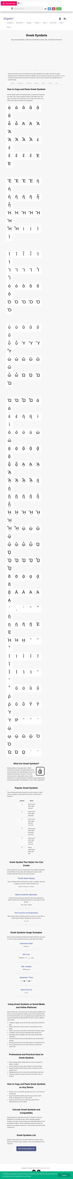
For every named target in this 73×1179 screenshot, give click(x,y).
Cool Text (53, 23)
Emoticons (20, 23)
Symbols (10, 23)
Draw (45, 23)
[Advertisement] (36, 54)
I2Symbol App (9, 3)
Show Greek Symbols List (26, 1149)
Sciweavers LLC (42, 1168)
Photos (37, 23)
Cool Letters (28, 83)
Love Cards (50, 83)
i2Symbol (8, 18)
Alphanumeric (20, 83)
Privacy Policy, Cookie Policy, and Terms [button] (18, 1176)
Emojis (29, 23)
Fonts (56, 83)
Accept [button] (64, 1175)
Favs (9, 27)
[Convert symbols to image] (53, 8)
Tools (61, 23)
